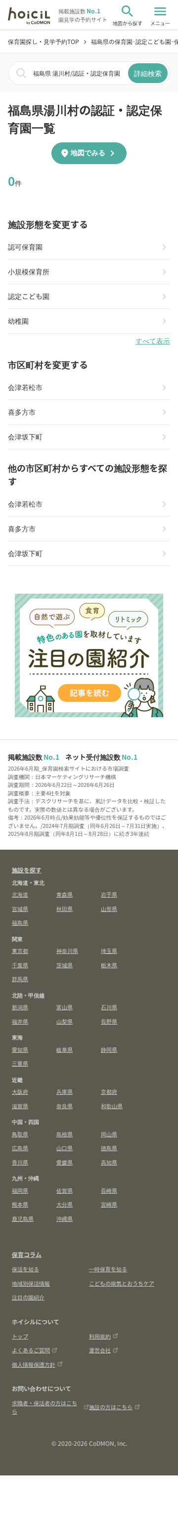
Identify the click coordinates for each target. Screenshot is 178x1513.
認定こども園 (28, 296)
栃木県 (109, 965)
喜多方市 (22, 412)
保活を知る (25, 1269)
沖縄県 (64, 1218)
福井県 (20, 1021)
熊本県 (20, 1204)
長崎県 (109, 1190)
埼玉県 (109, 950)
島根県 (64, 1134)
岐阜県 (64, 1049)
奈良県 (64, 1106)
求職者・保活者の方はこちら (44, 1407)
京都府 (109, 1091)
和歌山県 (112, 1106)
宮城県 (20, 908)
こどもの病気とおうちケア (121, 1283)
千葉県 (20, 965)
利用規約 (100, 1336)
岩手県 (109, 894)
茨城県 (64, 965)
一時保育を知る (108, 1269)
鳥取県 (20, 1134)
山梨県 (64, 1021)
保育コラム (27, 1254)
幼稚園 (18, 321)
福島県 (20, 922)
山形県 (109, 908)
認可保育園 (25, 247)
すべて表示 (152, 341)
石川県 (109, 1007)
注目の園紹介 (28, 1297)
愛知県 (20, 1049)
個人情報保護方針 (33, 1364)
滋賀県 (20, 1106)
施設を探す (27, 869)
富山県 (64, 1007)
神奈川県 (67, 950)
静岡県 (109, 1049)
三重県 (20, 1063)
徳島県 (109, 1148)
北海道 (20, 894)
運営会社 (100, 1350)
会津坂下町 (25, 436)
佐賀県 (64, 1190)
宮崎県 (109, 1204)
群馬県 (20, 979)
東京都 (20, 950)
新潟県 (20, 1007)
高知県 (109, 1162)
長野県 (109, 1021)
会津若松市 (25, 387)
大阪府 (20, 1091)
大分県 (64, 1204)
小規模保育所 (28, 271)
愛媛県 (64, 1162)
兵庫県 (64, 1091)
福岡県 (20, 1190)
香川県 (20, 1162)
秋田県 (64, 908)
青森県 (64, 894)
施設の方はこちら (111, 1407)
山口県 (64, 1148)
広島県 (20, 1148)
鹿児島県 (23, 1218)
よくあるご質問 (31, 1350)
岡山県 (109, 1134)
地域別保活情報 (31, 1283)
